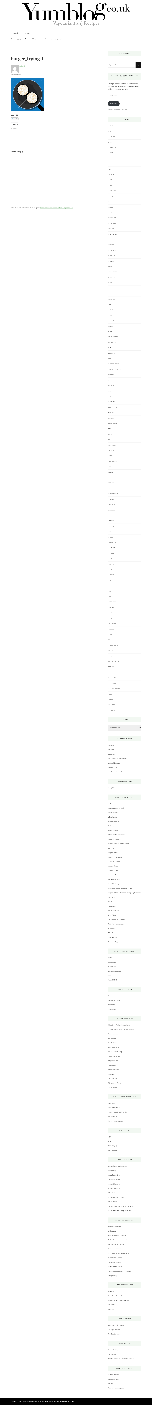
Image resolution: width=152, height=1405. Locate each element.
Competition (112, 234)
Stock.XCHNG (112, 980)
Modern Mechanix (114, 1188)
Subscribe (113, 103)
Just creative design (114, 971)
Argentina (112, 136)
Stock (110, 613)
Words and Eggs (113, 942)
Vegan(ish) (112, 678)
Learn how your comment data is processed (56, 208)
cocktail (111, 228)
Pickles (110, 472)
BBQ (109, 163)
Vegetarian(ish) (114, 688)
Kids (109, 396)
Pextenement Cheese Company (118, 1253)
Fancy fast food (113, 1034)
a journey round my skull (116, 808)
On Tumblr (111, 754)
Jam (109, 380)
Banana (111, 158)
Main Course (112, 407)
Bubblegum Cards (113, 821)
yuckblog (111, 710)
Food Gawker (112, 1038)
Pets (109, 467)
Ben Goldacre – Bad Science (117, 1166)
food (110, 315)
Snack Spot (111, 1074)
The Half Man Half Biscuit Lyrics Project (121, 1206)
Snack (110, 586)
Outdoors (112, 445)
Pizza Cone (111, 1005)
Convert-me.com (113, 1374)
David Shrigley (112, 1146)
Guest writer (113, 337)
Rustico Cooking (113, 1350)
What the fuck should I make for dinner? (121, 1359)
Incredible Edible (114, 369)
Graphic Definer (113, 853)
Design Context (113, 830)
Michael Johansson (114, 879)
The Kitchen (112, 1354)
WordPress (71, 1401)
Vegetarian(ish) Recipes (76, 23)
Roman (110, 537)
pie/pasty (111, 483)
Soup (109, 591)
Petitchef (111, 1383)
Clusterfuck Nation (114, 1179)
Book (110, 180)
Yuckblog (16, 33)
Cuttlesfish (112, 250)
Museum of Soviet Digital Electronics (120, 888)
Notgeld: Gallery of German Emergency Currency (124, 893)
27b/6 (109, 1137)
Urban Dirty (111, 933)
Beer (109, 169)
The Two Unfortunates (115, 1121)
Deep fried (111, 255)
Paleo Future (112, 897)
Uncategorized (113, 661)
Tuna (110, 656)
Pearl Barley (113, 461)
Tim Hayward (112, 1087)
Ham (109, 348)
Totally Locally (112, 1275)
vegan (110, 672)
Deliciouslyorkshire (114, 1226)
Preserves (111, 504)
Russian (111, 553)
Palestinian (112, 450)
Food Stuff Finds (113, 1043)
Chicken (111, 212)
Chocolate (112, 218)
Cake (109, 201)
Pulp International (113, 910)
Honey (110, 358)
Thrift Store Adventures (116, 924)
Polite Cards (112, 1193)
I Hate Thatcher (114, 364)
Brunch (110, 196)
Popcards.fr (112, 906)
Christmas (112, 223)
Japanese (111, 385)
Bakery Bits (111, 1291)
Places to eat (113, 494)
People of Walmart (114, 1056)
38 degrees (111, 788)
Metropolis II (112, 875)
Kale (109, 391)
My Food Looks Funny (115, 1052)
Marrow (111, 412)
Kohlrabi (111, 402)
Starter (111, 607)
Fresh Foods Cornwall (115, 1296)
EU (108, 293)
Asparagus (112, 147)
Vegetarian (112, 683)
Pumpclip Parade (113, 1069)
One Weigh (111, 1309)
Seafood (111, 575)
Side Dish (111, 580)
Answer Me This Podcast (116, 1325)
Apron (110, 131)
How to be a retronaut (115, 857)
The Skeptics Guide (114, 1334)
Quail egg (111, 510)
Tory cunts (112, 650)
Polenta (111, 499)
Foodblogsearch (113, 1379)
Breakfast (112, 191)
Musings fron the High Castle (117, 1112)
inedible (111, 375)
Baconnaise (112, 996)
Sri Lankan (112, 602)
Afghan (110, 126)
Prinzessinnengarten (115, 1258)
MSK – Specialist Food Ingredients (119, 1300)
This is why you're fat (114, 1083)
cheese (110, 207)
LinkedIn (111, 749)
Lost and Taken (113, 866)
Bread (19, 39)
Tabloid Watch (112, 1202)
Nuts (109, 429)
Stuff (110, 618)
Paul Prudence (112, 1116)
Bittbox (110, 957)
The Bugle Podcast (114, 1329)
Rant (109, 515)
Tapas (110, 634)
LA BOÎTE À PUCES (114, 861)
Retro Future (112, 915)
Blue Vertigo (112, 962)
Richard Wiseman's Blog (116, 1197)
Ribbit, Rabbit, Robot (114, 763)
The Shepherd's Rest (114, 1262)
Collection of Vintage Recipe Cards (119, 1025)
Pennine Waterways (114, 1249)
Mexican (111, 418)
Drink (110, 283)
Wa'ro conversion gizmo (116, 1388)
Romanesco (112, 542)
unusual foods (114, 667)
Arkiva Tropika (112, 817)
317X (109, 803)
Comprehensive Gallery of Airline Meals (121, 1029)
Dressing (111, 277)
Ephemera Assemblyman (116, 835)
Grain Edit (111, 848)
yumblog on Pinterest (115, 772)
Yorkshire (112, 705)
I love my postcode (114, 1108)
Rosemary (111, 548)
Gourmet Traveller (114, 1047)
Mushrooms (112, 423)
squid (110, 596)
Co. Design (111, 826)
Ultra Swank (112, 928)
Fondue (110, 310)
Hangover (111, 353)
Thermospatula (114, 645)
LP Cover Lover (113, 870)
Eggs (109, 288)
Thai (109, 640)
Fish (109, 304)
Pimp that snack (113, 1060)
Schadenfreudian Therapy (116, 919)
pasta (110, 456)
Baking (110, 153)
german (110, 326)
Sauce (110, 569)
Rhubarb (111, 526)
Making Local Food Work (116, 1244)
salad (110, 559)
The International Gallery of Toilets (119, 1211)
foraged (111, 320)
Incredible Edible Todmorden (117, 1235)
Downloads (112, 272)
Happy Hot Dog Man (114, 1000)
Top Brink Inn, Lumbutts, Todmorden (120, 1271)
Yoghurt (111, 699)
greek (110, 331)
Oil (109, 440)
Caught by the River (114, 1175)
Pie (109, 477)
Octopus (111, 434)
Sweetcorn (112, 623)
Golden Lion (112, 1231)
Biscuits (111, 174)
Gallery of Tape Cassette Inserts (118, 844)
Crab (109, 239)
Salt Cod (111, 564)
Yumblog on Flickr (113, 767)
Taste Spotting (112, 1078)
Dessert (111, 261)
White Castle (112, 1009)
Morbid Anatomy (113, 884)
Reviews (111, 521)
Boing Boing (112, 1170)
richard (22, 66)
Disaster (111, 266)
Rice (109, 531)
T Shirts (111, 629)
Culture (111, 245)
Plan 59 (110, 902)
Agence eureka (113, 812)
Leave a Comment (16, 74)
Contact (27, 33)
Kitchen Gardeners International (119, 1240)
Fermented (112, 299)
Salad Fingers (112, 1150)
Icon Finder (112, 966)
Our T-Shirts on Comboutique (117, 758)
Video (110, 694)
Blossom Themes (53, 1401)
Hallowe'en (112, 342)
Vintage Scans (112, 937)
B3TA (109, 1141)
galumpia (111, 745)
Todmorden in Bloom (115, 1267)
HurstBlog (111, 1103)
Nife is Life (111, 1305)
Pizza (110, 488)
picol (109, 975)
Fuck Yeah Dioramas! (115, 839)
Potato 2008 (112, 1065)
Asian (110, 142)
